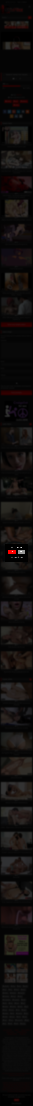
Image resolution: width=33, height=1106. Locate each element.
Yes (12, 552)
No (21, 552)
